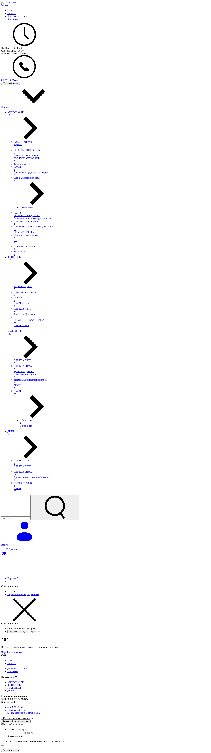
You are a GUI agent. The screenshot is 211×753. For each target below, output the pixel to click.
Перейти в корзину (17, 594)
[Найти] (54, 507)
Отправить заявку (10, 750)
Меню (4, 5)
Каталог (5, 107)
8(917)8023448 (15, 707)
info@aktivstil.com (16, 710)
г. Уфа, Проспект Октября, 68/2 (23, 712)
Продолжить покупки (18, 632)
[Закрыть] (2, 745)
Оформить (33, 594)
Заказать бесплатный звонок (15, 721)
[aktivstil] (8, 2)
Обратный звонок (10, 83)
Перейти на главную (12, 652)
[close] (22, 724)
